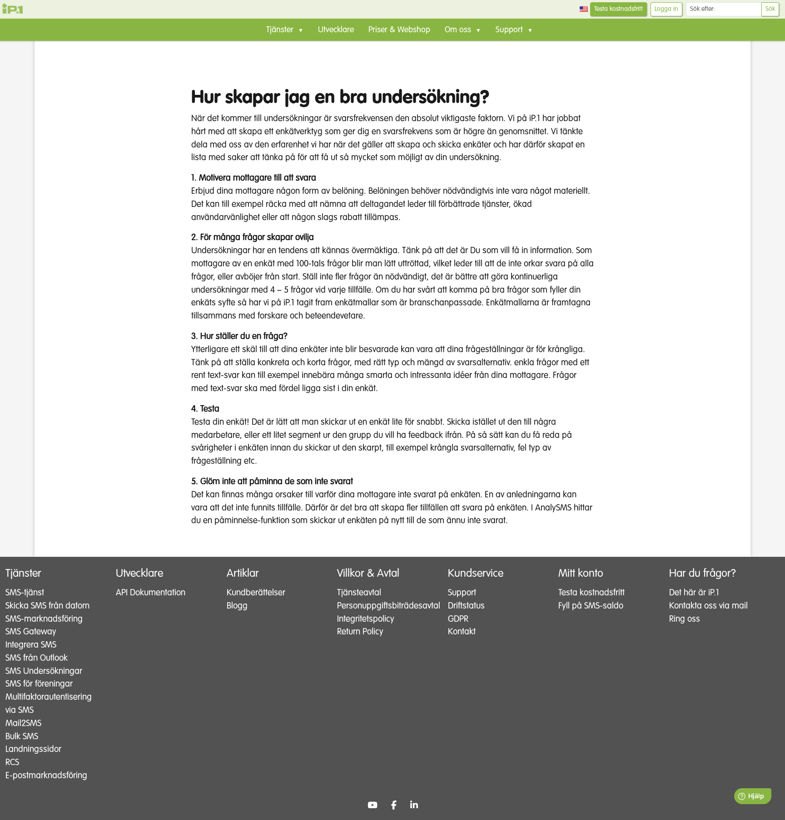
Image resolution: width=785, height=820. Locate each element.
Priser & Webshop (399, 30)
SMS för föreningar (39, 684)
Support (462, 593)
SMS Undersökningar (43, 671)
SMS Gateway (30, 632)
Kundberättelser (256, 593)
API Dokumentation (150, 593)
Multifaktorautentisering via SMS (48, 704)
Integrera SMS (30, 645)
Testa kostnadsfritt (618, 9)
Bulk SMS (21, 736)
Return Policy (360, 632)
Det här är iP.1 (694, 593)
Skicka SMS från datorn (47, 606)
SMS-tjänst (24, 593)
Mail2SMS (23, 723)
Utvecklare (336, 30)
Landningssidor (33, 749)
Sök (770, 9)
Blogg (237, 606)
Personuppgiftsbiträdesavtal (384, 606)
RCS (12, 762)
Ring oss (684, 619)
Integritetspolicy (365, 619)
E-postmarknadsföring (46, 775)
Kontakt (462, 632)
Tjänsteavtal (359, 593)
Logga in (666, 9)
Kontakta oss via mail (708, 606)
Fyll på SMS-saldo (590, 606)
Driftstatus (466, 606)
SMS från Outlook (36, 658)
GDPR (458, 619)
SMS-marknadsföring (44, 619)
